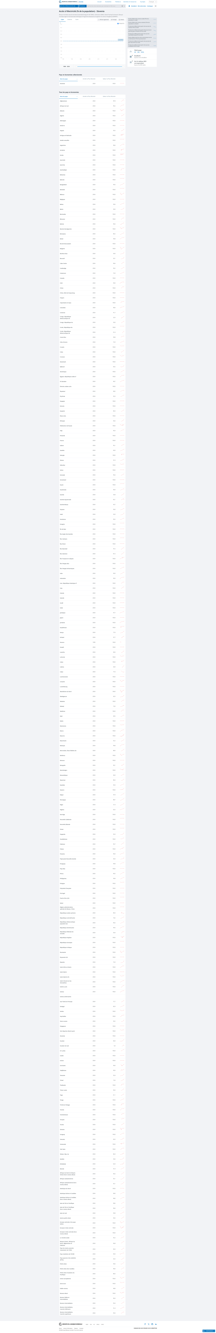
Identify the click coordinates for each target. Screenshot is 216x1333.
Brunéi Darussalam (65, 244)
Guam (61, 485)
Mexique (62, 745)
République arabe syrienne (68, 913)
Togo (61, 1095)
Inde (61, 573)
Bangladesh (63, 184)
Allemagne (63, 120)
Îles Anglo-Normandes (66, 534)
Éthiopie (62, 421)
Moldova (62, 755)
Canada (62, 278)
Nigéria (62, 809)
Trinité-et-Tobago (65, 1105)
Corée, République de (66, 327)
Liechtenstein (64, 677)
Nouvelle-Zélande (65, 824)
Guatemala (63, 490)
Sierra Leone (63, 1021)
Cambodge (63, 268)
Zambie (62, 1159)
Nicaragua (63, 800)
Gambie (62, 450)
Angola (62, 130)
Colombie (62, 307)
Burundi (62, 258)
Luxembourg (63, 686)
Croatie (62, 347)
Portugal (62, 893)
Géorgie (62, 455)
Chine (61, 288)
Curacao (62, 357)
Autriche (62, 165)
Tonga (61, 1100)
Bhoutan (62, 219)
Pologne (62, 883)
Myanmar (62, 780)
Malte (61, 721)
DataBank (134, 6)
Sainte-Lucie (63, 987)
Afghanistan (63, 101)
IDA (91, 1324)
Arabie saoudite (64, 140)
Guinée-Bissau (64, 504)
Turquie (62, 1119)
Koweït (62, 647)
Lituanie (62, 681)
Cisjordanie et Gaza (65, 303)
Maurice (62, 736)
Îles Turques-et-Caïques (66, 558)
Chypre (62, 298)
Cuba (61, 352)
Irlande (62, 593)
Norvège (62, 814)
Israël (61, 603)
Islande (62, 598)
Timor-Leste (63, 1090)
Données (81, 1)
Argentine (63, 145)
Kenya (62, 632)
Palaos (62, 849)
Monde (62, 1169)
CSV (135, 52)
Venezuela (63, 1144)
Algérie (62, 116)
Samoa (62, 992)
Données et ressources (129, 2)
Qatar (61, 903)
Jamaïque (62, 613)
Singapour (63, 1026)
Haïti (61, 514)
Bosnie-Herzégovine (66, 229)
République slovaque (66, 942)
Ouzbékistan (63, 839)
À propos (142, 2)
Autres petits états (65, 1218)
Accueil (99, 2)
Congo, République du (66, 322)
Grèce (61, 470)
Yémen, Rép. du (64, 1154)
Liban (61, 662)
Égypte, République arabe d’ (68, 376)
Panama (62, 854)
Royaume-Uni (64, 957)
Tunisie (62, 1110)
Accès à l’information (67, 1328)
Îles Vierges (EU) (64, 563)
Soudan (62, 1041)
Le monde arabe (64, 1238)
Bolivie (62, 224)
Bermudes (63, 214)
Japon (61, 618)
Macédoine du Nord (65, 691)
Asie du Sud (63, 1213)
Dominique (63, 371)
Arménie (62, 150)
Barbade (62, 189)
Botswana (63, 234)
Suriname (62, 1065)
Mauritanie (63, 741)
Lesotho (62, 652)
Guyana (62, 509)
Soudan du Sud (64, 1046)
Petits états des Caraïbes (67, 1269)
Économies (108, 2)
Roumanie (63, 952)
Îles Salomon (63, 554)
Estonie (62, 406)
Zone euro (63, 1283)
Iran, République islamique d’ (68, 583)
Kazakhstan (63, 627)
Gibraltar (62, 465)
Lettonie (62, 657)
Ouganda (62, 834)
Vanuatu (62, 1139)
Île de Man (63, 529)
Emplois (76, 1328)
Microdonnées (142, 6)
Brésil (61, 239)
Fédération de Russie (66, 426)
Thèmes (117, 2)
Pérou (61, 873)
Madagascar (63, 696)
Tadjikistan (63, 1070)
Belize (61, 204)
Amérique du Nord (65, 1188)
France (62, 440)
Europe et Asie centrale (66, 1228)
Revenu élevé (64, 1293)
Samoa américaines (65, 996)
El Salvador (63, 381)
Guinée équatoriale (65, 499)
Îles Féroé (62, 544)
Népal (61, 795)
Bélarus (62, 194)
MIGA (98, 1324)
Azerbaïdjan (63, 170)
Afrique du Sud (64, 106)
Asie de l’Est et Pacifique (67, 1203)
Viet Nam (62, 1149)
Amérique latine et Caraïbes (68, 1193)
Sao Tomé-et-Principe (66, 1001)
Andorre (62, 125)
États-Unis (63, 416)
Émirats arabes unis (65, 386)
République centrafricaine (67, 918)
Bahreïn (62, 180)
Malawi (62, 706)
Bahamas (62, 175)
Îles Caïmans (63, 539)
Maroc (62, 731)
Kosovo (62, 642)
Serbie (62, 1011)
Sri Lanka (62, 1051)
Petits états (63, 1264)
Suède (62, 1055)
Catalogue (150, 6)
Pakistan (62, 844)
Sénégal (62, 1006)
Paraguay (62, 864)
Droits (60, 1328)
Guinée (62, 495)
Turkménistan (64, 1115)
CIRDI (102, 1324)
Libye (61, 672)
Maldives (62, 711)
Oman (61, 829)
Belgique (62, 199)
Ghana (62, 460)
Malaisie (62, 701)
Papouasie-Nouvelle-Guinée (68, 859)
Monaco (62, 760)
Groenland (63, 480)
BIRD (87, 1324)
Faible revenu (64, 1288)
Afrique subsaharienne (66, 1178)
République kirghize (65, 937)
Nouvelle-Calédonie (65, 819)
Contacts (81, 1328)
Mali (61, 716)
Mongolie (62, 765)
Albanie (62, 111)
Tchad (61, 1080)
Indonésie (63, 578)
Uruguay (62, 1134)
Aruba (61, 155)
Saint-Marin (63, 972)
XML (138, 52)
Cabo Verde (63, 263)
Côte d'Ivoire (63, 342)
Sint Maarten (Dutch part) (67, 1031)
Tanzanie (62, 1075)
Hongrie (62, 524)
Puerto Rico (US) (64, 898)
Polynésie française (65, 888)
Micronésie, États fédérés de (68, 750)
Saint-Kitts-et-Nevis (65, 967)
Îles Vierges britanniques (67, 568)
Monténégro (63, 770)
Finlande (62, 435)
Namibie (62, 785)
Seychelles (63, 1016)
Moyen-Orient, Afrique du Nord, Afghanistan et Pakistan (67, 1243)
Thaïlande (63, 1085)
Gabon (62, 445)
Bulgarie (62, 248)
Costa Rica (63, 337)
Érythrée (62, 396)
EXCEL (142, 52)
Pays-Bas (62, 869)
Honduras (63, 519)
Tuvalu (62, 1124)
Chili (61, 283)
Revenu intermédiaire (66, 1303)
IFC (94, 1324)
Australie (62, 160)
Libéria (62, 667)
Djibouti (62, 367)
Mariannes (63, 726)
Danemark (63, 362)
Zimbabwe (63, 1164)
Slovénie (62, 83)
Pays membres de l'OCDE (67, 1254)
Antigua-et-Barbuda (65, 135)
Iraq (61, 588)
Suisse (62, 1060)
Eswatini (62, 411)
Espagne (62, 401)
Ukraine (62, 1129)
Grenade (62, 475)
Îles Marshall (63, 549)
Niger (61, 804)
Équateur (62, 391)
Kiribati (62, 637)
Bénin (61, 209)
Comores (62, 312)
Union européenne (65, 1278)
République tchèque (66, 947)
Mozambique (64, 775)
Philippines (63, 878)
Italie (61, 608)
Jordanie (62, 622)
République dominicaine (67, 927)
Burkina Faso (63, 253)
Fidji (61, 430)
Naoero (62, 790)
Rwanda (62, 962)
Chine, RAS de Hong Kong (67, 293)
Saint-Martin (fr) (64, 977)
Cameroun (63, 273)
